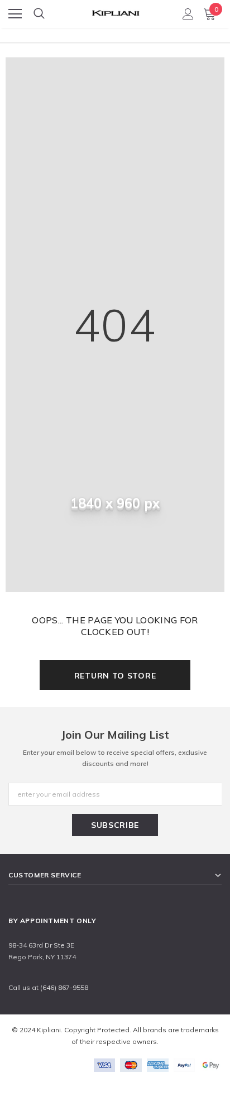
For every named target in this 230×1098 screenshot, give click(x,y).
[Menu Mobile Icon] (15, 14)
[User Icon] (188, 13)
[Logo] (116, 10)
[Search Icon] (39, 13)
